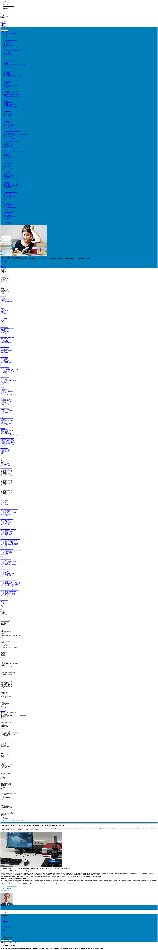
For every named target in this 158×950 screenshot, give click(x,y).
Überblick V (2, 796)
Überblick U (2, 790)
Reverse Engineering (9, 168)
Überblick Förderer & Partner (6, 465)
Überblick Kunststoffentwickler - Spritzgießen (9, 587)
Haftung (7, 101)
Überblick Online (3, 454)
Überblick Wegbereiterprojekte (6, 551)
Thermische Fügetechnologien (6, 350)
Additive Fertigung (4, 341)
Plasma (6, 156)
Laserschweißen (8, 127)
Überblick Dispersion (4, 523)
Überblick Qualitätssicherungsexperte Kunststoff (9, 590)
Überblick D (2, 637)
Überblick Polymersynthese (5, 514)
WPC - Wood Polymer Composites (7, 337)
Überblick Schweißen (4, 576)
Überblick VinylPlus (4, 563)
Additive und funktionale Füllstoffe (7, 328)
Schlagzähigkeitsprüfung (10, 179)
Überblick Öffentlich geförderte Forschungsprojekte (10, 550)
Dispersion (7, 71)
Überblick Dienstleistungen (5, 278)
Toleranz (7, 198)
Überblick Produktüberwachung (6, 401)
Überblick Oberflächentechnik (6, 527)
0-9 (3, 34)
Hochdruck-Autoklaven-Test (11, 109)
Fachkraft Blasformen (4, 451)
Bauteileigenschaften (4, 355)
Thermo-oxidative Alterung (10, 196)
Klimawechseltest (8, 119)
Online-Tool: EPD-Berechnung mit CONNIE (9, 369)
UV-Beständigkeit (8, 205)
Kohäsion (7, 121)
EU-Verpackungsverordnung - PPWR (7, 371)
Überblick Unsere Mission (5, 495)
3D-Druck (7, 35)
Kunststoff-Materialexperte (5, 445)
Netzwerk (2, 25)
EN (5, 11)
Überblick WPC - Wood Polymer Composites (9, 517)
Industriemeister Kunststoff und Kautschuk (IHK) (10, 434)
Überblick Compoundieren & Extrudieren (8, 567)
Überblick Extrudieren (4, 524)
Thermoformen (8, 193)
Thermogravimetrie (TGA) (10, 195)
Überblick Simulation (4, 547)
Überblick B (2, 616)
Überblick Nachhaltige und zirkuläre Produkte (9, 540)
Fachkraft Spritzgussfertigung (6, 443)
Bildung (4, 918)
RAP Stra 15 (7, 166)
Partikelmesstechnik (4, 357)
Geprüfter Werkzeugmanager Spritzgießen (8, 444)
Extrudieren (2, 345)
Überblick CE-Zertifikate (5, 557)
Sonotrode (7, 182)
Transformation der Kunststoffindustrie (8, 364)
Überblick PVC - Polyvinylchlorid (7, 515)
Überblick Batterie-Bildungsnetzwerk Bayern (9, 580)
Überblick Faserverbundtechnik (6, 525)
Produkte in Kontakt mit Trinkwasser (7, 395)
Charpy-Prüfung (8, 56)
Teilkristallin (7, 189)
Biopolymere (3, 329)
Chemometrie (8, 57)
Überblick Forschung (4, 280)
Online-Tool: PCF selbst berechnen (7, 370)
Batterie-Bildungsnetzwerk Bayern (7, 430)
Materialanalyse (3, 385)
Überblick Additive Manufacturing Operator (9, 584)
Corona (6, 63)
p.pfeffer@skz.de (3, 908)
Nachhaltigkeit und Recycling (6, 423)
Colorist (7, 62)
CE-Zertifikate (3, 392)
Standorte (2, 262)
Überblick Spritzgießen (5, 530)
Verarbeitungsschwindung (10, 208)
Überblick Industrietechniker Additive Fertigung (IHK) (11, 583)
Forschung (2, 21)
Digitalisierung (3, 419)
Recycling (2, 363)
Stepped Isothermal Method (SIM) (12, 185)
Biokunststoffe (8, 54)
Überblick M (2, 711)
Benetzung (7, 52)
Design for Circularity (4, 368)
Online (1, 306)
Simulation (2, 375)
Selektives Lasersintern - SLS (11, 177)
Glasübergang (8, 97)
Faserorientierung (8, 86)
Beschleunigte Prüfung (9, 51)
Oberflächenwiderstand (10, 149)
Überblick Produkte (4, 554)
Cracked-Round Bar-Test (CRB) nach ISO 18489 (15, 64)
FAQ (4, 928)
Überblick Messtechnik (5, 354)
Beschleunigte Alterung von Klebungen (13, 50)
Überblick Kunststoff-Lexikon (6, 468)
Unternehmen (3, 26)
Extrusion (7, 83)
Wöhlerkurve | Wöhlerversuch (11, 216)
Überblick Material (4, 327)
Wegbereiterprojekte (4, 381)
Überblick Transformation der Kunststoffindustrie (10, 539)
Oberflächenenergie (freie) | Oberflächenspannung (15, 148)
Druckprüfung (8, 72)
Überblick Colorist (4, 600)
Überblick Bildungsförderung (6, 581)
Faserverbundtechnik (4, 347)
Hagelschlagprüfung (9, 102)
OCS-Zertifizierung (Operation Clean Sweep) (14, 151)
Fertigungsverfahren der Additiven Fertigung (14, 88)
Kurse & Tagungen (4, 24)
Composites (7, 58)
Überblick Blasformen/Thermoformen (7, 521)
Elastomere (7, 80)
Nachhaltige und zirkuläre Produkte (7, 365)
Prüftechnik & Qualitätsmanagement (7, 425)
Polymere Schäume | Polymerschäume (12, 157)
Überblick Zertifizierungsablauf (6, 405)
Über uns (5, 926)
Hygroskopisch (8, 111)
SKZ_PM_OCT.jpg (7, 912)
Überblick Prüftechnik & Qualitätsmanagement (9, 575)
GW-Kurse (5, 930)
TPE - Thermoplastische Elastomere (7, 335)
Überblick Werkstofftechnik (5, 579)
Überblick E (2, 651)
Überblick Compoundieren (5, 522)
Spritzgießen (2, 351)
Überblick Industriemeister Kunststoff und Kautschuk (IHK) (12, 582)
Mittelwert (7, 137)
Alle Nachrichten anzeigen (5, 888)
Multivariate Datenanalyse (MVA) (12, 141)
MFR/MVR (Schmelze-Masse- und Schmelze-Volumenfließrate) (17, 134)
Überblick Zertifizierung (5, 294)
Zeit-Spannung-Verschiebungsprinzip (12, 219)
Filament (7, 90)
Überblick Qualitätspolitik (5, 403)
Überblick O (2, 728)
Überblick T (2, 776)
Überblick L (2, 706)
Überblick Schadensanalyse (5, 556)
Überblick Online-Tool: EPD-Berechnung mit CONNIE (11, 543)
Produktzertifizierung (4, 299)
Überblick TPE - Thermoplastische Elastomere (9, 516)
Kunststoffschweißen (9, 125)
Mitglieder (2, 312)
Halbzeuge (7, 103)
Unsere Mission (3, 261)
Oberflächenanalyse (9, 146)
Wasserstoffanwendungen (10, 215)
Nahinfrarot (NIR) (9, 144)
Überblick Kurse (3, 414)
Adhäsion (7, 37)
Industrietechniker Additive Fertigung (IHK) (9, 435)
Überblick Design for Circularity (6, 542)
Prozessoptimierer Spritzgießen (6, 441)
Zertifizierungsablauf (4, 297)
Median (6, 132)
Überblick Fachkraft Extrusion (6, 595)
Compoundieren (3, 343)
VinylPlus (2, 398)
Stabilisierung (8, 178)
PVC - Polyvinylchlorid (5, 334)
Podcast (2, 266)
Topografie (7, 199)
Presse (4, 819)
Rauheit (6, 167)
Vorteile (2, 311)
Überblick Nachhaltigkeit (5, 506)
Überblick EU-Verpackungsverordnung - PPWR (9, 545)
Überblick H (2, 676)
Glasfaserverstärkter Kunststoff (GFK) (12, 96)
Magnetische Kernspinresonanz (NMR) (13, 131)
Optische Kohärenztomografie (11, 152)
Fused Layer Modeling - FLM (11, 92)
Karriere (4, 1)
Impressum (8, 942)
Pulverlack (7, 163)
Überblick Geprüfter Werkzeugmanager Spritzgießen (10, 592)
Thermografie (8, 194)
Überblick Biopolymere (5, 510)
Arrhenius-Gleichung (9, 45)
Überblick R (2, 749)
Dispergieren (7, 70)
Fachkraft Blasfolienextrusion (6, 450)
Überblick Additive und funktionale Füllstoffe (9, 509)
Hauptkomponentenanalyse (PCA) (12, 104)
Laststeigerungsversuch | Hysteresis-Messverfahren (15, 128)
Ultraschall (7, 203)
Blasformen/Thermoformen (5, 342)
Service (4, 3)
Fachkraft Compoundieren (5, 446)
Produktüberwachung (9, 162)
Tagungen (2, 302)
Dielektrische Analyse (9, 67)
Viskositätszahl (8, 210)
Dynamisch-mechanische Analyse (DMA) (13, 76)
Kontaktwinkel (8, 122)
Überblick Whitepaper (4, 459)
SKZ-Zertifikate (3, 393)
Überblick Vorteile (4, 461)
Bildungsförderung (4, 431)
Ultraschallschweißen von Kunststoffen (13, 204)
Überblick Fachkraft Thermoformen (7, 596)
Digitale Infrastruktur (4, 374)
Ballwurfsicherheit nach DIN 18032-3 (12, 47)
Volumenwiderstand (9, 212)
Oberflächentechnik (4, 349)
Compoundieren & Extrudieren (6, 418)
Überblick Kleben (3, 526)
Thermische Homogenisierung (11, 192)
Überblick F (2, 658)
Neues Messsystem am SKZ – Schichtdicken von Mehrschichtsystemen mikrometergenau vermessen (22, 820)
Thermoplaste (8, 197)
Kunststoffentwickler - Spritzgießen (7, 440)
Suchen (4, 8)
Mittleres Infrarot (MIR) (10, 138)
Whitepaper (2, 308)
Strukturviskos (8, 187)
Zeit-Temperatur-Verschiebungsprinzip (12, 220)
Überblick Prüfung (4, 289)
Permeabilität (7, 155)
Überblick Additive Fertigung (6, 520)
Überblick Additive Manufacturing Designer (9, 585)
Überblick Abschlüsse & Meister (6, 433)
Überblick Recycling (4, 537)
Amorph (7, 42)
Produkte (2, 387)
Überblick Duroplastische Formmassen (8, 512)
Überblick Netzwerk (4, 310)
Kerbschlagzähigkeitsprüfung (11, 117)
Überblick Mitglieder (4, 463)
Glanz (6, 95)
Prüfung (2, 22)
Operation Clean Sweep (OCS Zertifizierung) (9, 394)
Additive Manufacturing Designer (7, 438)
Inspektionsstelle (8, 113)
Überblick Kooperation (5, 379)
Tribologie (7, 200)
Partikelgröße (8, 154)
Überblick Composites (4, 511)
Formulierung (8, 91)
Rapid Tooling (8, 165)
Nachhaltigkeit (3, 267)
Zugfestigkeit (8, 222)
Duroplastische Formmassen (5, 331)
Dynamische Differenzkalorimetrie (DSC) (13, 75)
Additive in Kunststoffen (10, 38)
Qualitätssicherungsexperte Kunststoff (7, 442)
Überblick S (2, 759)
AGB (16, 942)
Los (13, 940)
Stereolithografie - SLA (10, 186)
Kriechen (7, 123)
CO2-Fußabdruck (8, 61)
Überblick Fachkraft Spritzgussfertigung (8, 591)
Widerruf (19, 942)
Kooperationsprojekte (4, 338)
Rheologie (7, 171)
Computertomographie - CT (10, 60)
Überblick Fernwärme (4, 571)
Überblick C (2, 626)
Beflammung (7, 48)
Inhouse (2, 307)
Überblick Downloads (4, 408)
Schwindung (7, 176)
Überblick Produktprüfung (5, 384)
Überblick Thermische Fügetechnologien (8, 529)
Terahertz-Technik (9, 190)
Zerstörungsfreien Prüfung (12, 886)
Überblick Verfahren (4, 555)
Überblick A (2, 605)
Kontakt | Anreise (6, 927)
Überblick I (2, 690)
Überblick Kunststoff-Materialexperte (7, 593)
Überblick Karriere (4, 500)
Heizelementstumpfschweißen (11, 107)
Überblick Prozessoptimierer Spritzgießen (8, 589)
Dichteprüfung (8, 66)
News (4, 2)
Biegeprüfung (8, 53)
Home (4, 817)
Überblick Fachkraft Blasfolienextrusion (8, 597)
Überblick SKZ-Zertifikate (5, 559)
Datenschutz (12, 942)
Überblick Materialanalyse (5, 553)
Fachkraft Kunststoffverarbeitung (6, 439)
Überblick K (2, 695)
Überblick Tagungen (4, 412)
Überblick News (3, 502)
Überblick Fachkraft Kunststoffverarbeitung (9, 586)
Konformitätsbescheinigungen (6, 399)
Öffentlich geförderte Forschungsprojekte (8, 380)
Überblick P (2, 737)
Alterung (7, 41)
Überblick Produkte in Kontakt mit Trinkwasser (9, 561)
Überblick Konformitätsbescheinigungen (8, 564)
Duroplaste (7, 74)
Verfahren (2, 388)
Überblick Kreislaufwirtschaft (6, 362)
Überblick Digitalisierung (5, 373)
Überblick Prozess (4, 340)
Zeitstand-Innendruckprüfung (11, 218)
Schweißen (2, 426)
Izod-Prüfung (8, 115)
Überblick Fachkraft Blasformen (6, 599)
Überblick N (2, 724)
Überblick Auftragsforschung (6, 552)
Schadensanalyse (8, 174)
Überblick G (2, 668)
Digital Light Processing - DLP (11, 68)
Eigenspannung (8, 78)
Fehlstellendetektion (9, 87)
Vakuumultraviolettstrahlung (10, 207)
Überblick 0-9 (3, 602)
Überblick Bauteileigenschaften (6, 532)
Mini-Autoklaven (8, 136)
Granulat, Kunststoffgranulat (11, 98)
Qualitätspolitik (3, 296)
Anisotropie (7, 43)
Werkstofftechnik (3, 429)
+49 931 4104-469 (4, 907)
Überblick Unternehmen (5, 316)
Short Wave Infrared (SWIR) (11, 181)
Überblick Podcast (4, 504)
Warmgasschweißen (9, 214)
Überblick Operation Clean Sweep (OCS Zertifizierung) (11, 560)
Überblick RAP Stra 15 (5, 562)
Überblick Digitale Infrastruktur (6, 546)
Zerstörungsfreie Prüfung (5, 359)
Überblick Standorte (4, 498)
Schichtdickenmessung (9, 175)
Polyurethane (8, 161)
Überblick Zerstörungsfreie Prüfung (7, 535)
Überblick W (3, 804)
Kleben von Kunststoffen (10, 118)
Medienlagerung (8, 133)
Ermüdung (7, 82)
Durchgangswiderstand (9, 73)
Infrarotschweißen (8, 114)
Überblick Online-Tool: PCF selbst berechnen (9, 544)
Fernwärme (2, 421)
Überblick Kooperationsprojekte (6, 519)
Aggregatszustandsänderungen (11, 40)
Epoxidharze (7, 81)
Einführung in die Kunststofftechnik (7, 420)
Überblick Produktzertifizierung (6, 391)
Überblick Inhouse (4, 456)
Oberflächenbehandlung (10, 147)
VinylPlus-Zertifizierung (10, 209)
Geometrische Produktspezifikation (12, 94)
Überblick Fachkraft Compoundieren (7, 594)
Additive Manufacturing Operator (7, 436)
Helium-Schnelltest (9, 105)
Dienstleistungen (3, 19)
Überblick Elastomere (4, 513)
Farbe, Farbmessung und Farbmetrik (12, 85)
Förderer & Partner (4, 313)
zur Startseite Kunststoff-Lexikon (9, 33)
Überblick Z (2, 809)
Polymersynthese (8, 158)
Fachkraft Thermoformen (5, 449)
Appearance (7, 44)
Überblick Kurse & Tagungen (6, 301)
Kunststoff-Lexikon (7, 4)
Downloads (2, 298)
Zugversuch (7, 223)
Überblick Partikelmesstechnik (6, 533)
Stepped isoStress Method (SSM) (11, 184)
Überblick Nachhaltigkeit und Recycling (8, 573)
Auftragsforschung (4, 382)
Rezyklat (7, 169)
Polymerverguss (8, 159)
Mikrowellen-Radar (9, 135)
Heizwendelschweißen (9, 108)
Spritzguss (7, 183)
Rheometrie (7, 172)
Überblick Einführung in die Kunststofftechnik (9, 570)
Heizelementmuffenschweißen (11, 106)
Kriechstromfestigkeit (9, 124)
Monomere (7, 139)
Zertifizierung (3, 23)
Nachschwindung (8, 143)
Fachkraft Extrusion (4, 448)
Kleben (1, 348)
